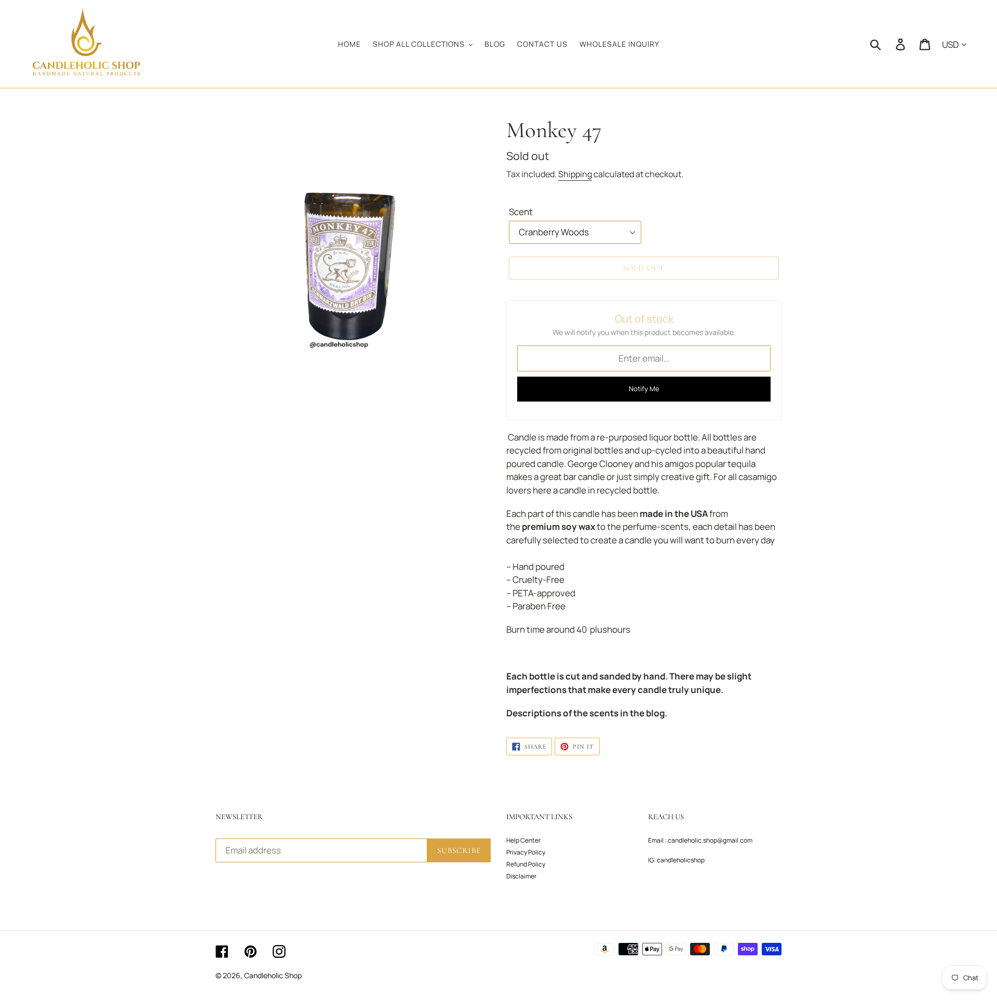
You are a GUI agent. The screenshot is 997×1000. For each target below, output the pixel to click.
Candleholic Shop (273, 975)
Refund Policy (525, 864)
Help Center (523, 840)
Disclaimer (521, 876)
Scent (521, 212)
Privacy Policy (525, 852)
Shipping (575, 174)
